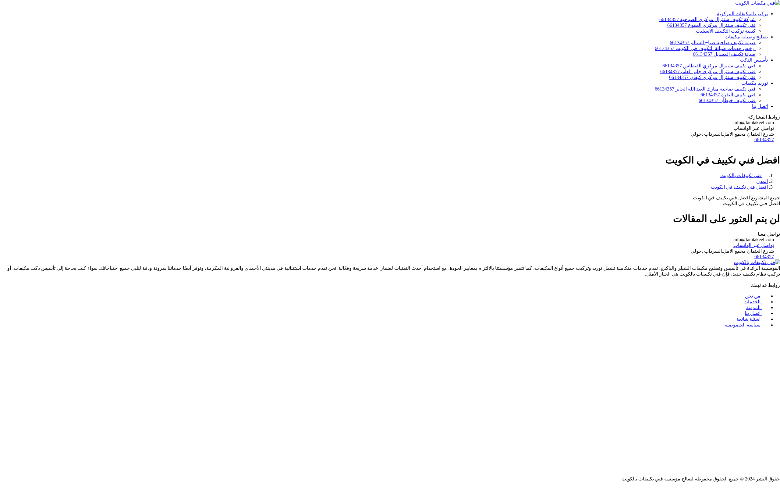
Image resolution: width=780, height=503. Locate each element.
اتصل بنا (753, 313)
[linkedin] (765, 279)
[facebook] (777, 279)
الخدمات (752, 301)
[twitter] (771, 279)
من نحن (753, 295)
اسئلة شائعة (749, 319)
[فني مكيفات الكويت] (757, 2)
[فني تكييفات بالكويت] (757, 262)
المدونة (754, 307)
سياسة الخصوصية (743, 324)
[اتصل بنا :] (390, 489)
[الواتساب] (390, 495)
